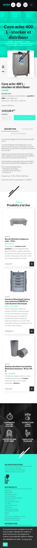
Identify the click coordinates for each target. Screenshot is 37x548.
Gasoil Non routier (11, 43)
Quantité (4, 114)
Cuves (27, 41)
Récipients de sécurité (11, 509)
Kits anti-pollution (10, 496)
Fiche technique (18, 133)
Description (10, 129)
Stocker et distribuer (27, 43)
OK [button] (5, 544)
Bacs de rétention (10, 500)
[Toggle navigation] (31, 5)
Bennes (7, 513)
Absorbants (8, 490)
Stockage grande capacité (12, 501)
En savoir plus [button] (27, 539)
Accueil (10, 41)
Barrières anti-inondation (12, 520)
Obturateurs (8, 507)
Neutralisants (9, 492)
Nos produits (19, 41)
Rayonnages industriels (12, 511)
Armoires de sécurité (11, 505)
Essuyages (8, 503)
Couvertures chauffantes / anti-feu (15, 516)
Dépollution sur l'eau (11, 494)
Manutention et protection (13, 518)
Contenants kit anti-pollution (13, 498)
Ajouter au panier (24, 117)
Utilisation (27, 129)
